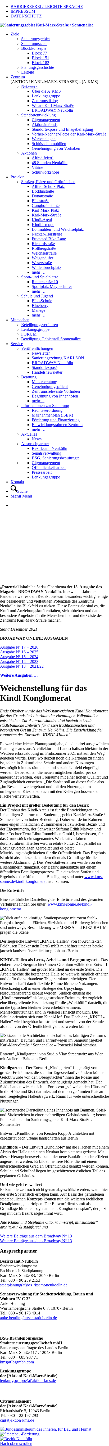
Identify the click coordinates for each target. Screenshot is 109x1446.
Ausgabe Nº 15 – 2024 (19, 656)
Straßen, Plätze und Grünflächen (48, 181)
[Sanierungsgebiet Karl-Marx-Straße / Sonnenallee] (46, 25)
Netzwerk (29, 86)
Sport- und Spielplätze (39, 277)
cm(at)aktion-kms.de (17, 1420)
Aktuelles (29, 434)
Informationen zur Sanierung (45, 405)
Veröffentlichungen (37, 348)
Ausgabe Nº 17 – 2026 (19, 647)
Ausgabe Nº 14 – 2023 (19, 661)
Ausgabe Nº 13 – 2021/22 (22, 666)
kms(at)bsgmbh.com (17, 1362)
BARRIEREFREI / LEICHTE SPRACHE (47, 6)
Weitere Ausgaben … (19, 675)
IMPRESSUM (23, 11)
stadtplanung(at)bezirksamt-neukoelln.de (33, 1285)
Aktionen (29, 153)
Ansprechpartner (35, 443)
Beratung (29, 377)
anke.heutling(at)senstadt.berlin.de (28, 1318)
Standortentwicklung (38, 115)
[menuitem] (60, 53)
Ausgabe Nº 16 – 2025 (19, 652)
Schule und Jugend (37, 296)
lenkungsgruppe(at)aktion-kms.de (28, 1380)
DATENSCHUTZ (26, 16)
